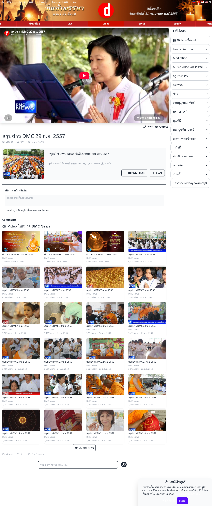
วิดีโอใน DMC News (84, 448)
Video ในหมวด (28, 226)
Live (70, 23)
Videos (9, 141)
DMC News (38, 141)
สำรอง (150, 126)
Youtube (163, 126)
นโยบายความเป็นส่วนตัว (187, 493)
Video (106, 23)
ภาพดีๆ (177, 23)
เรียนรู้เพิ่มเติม (169, 500)
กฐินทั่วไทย (34, 23)
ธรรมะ (141, 23)
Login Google (18, 210)
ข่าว (22, 141)
